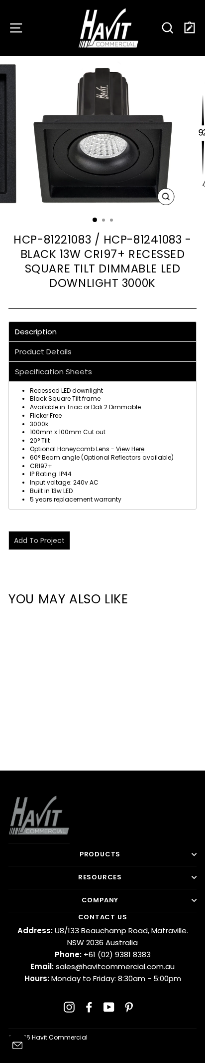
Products (100, 854)
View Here (130, 449)
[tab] (102, 331)
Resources (100, 877)
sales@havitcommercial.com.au (102, 966)
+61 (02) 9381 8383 (103, 954)
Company (100, 900)
